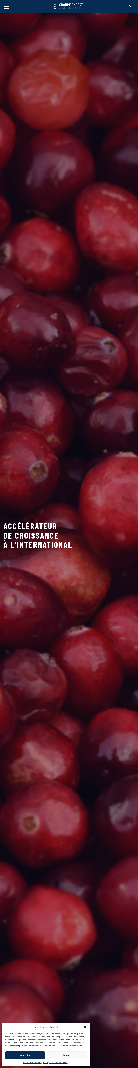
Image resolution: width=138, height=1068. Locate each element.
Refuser (66, 1055)
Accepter (25, 1055)
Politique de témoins (32, 1062)
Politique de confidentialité (55, 1062)
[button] (85, 1027)
